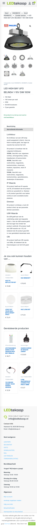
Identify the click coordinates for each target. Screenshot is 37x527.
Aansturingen (24, 345)
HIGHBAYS (16, 13)
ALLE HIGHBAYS (16, 83)
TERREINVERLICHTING (11, 459)
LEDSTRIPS (7, 442)
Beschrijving (11, 126)
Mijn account (8, 497)
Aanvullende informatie (15, 129)
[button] (30, 26)
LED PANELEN (8, 456)
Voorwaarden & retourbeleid (13, 512)
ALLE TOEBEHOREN (26, 377)
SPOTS (6, 447)
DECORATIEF (8, 445)
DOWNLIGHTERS (9, 450)
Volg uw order (8, 504)
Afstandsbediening (10, 345)
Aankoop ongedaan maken (12, 500)
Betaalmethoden (9, 508)
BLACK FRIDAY (25, 275)
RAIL (5, 453)
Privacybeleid (8, 515)
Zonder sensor (20, 15)
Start (6, 13)
